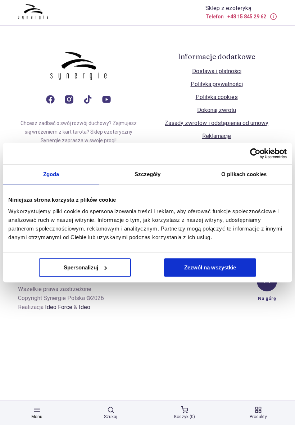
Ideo (84, 307)
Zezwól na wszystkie (210, 267)
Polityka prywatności (217, 84)
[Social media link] (50, 100)
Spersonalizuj (81, 267)
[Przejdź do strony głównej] (78, 73)
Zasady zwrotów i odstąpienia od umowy (216, 123)
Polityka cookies (217, 97)
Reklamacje (216, 136)
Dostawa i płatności (216, 71)
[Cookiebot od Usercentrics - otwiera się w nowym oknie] (255, 153)
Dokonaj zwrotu (216, 110)
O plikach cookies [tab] (244, 174)
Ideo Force (58, 307)
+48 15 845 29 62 (246, 16)
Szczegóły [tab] (148, 174)
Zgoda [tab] (51, 174)
